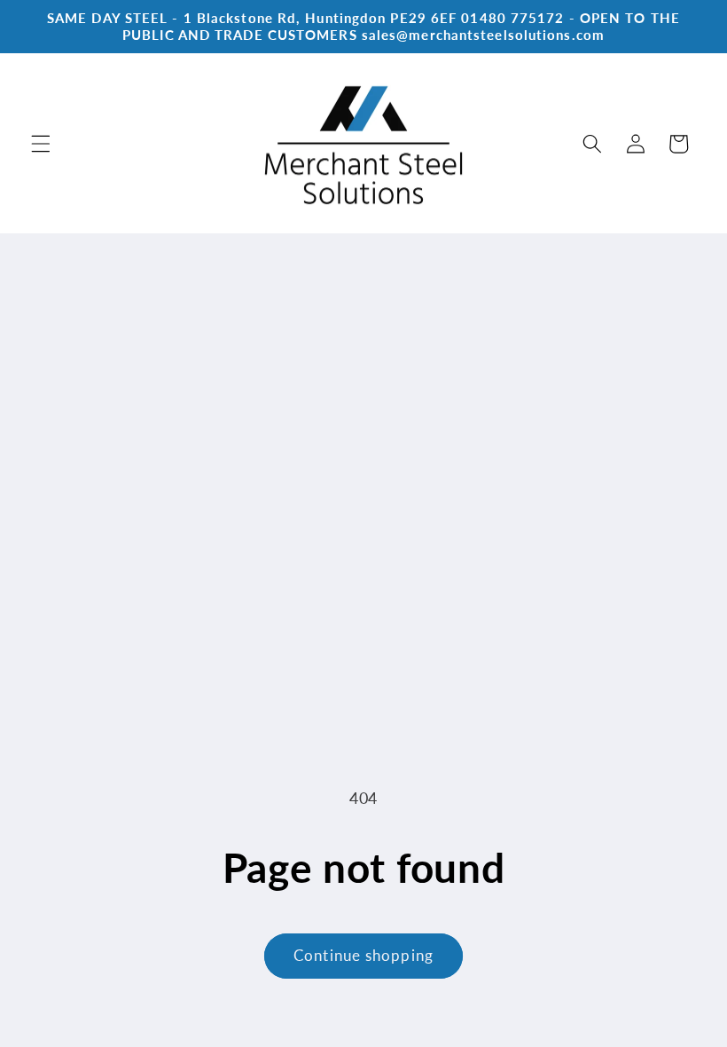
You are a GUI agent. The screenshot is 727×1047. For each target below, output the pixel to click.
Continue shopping (363, 955)
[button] (41, 143)
